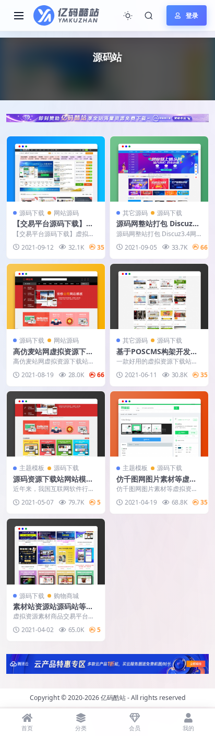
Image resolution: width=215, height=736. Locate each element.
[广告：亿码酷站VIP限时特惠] (107, 117)
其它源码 (135, 212)
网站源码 (66, 212)
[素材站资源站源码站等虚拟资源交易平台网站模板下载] (56, 551)
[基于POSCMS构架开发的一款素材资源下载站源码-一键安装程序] (159, 296)
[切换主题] (127, 15)
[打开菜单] (18, 15)
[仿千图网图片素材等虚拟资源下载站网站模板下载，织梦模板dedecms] (159, 424)
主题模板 (31, 467)
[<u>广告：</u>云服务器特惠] (107, 663)
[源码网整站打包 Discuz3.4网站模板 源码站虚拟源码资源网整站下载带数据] (159, 169)
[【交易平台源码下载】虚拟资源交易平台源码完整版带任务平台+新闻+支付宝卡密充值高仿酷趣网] (56, 169)
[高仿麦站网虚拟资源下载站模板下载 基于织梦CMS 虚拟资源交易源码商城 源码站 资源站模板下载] (56, 296)
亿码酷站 (113, 697)
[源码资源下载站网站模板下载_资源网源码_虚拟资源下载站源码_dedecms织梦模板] (56, 424)
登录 (192, 15)
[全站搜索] (148, 15)
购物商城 (66, 595)
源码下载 (31, 212)
